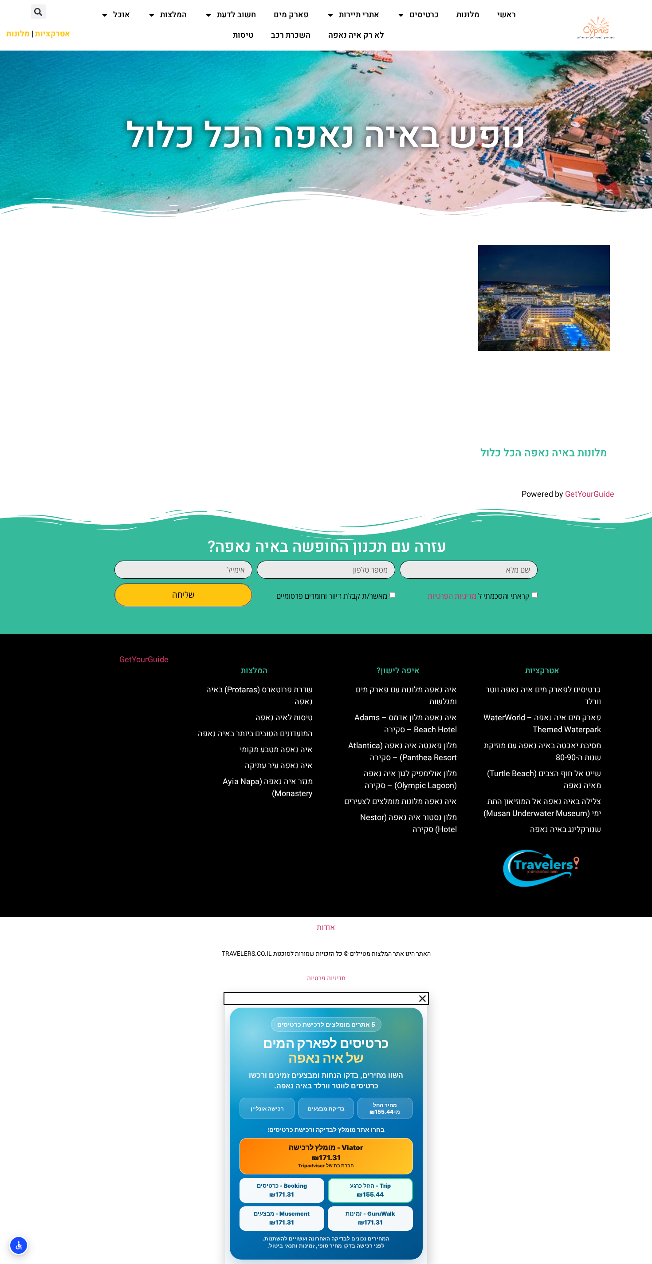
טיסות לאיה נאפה (284, 718)
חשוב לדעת (236, 15)
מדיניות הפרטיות (452, 596)
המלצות (173, 15)
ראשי (506, 15)
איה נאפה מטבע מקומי (276, 750)
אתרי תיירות (359, 15)
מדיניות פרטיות (326, 978)
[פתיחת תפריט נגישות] (18, 1245)
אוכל (121, 15)
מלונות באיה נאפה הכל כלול (543, 453)
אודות (326, 928)
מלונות (467, 15)
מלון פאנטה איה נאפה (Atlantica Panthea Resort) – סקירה (402, 752)
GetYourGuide (589, 494)
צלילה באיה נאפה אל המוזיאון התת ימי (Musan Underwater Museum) (542, 808)
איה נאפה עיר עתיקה (279, 766)
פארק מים (291, 15)
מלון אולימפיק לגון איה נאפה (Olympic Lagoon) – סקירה (410, 780)
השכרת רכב (290, 35)
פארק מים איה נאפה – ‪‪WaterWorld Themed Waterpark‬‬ (542, 724)
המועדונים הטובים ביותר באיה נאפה (255, 734)
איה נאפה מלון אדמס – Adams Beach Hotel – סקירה (405, 724)
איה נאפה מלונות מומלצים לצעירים (400, 802)
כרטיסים (424, 15)
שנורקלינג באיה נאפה (565, 830)
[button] (38, 11)
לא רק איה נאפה (356, 35)
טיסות (243, 35)
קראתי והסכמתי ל (479, 596)
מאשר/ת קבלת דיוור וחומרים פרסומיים (331, 596)
